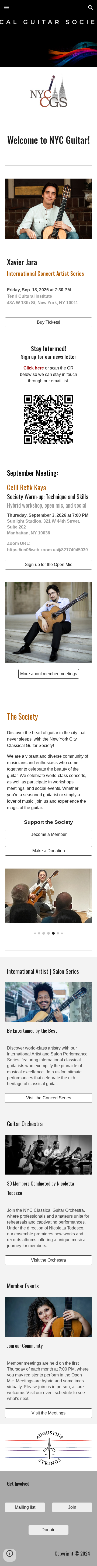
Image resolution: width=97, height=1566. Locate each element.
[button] (6, 7)
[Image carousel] (48, 902)
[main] (48, 139)
